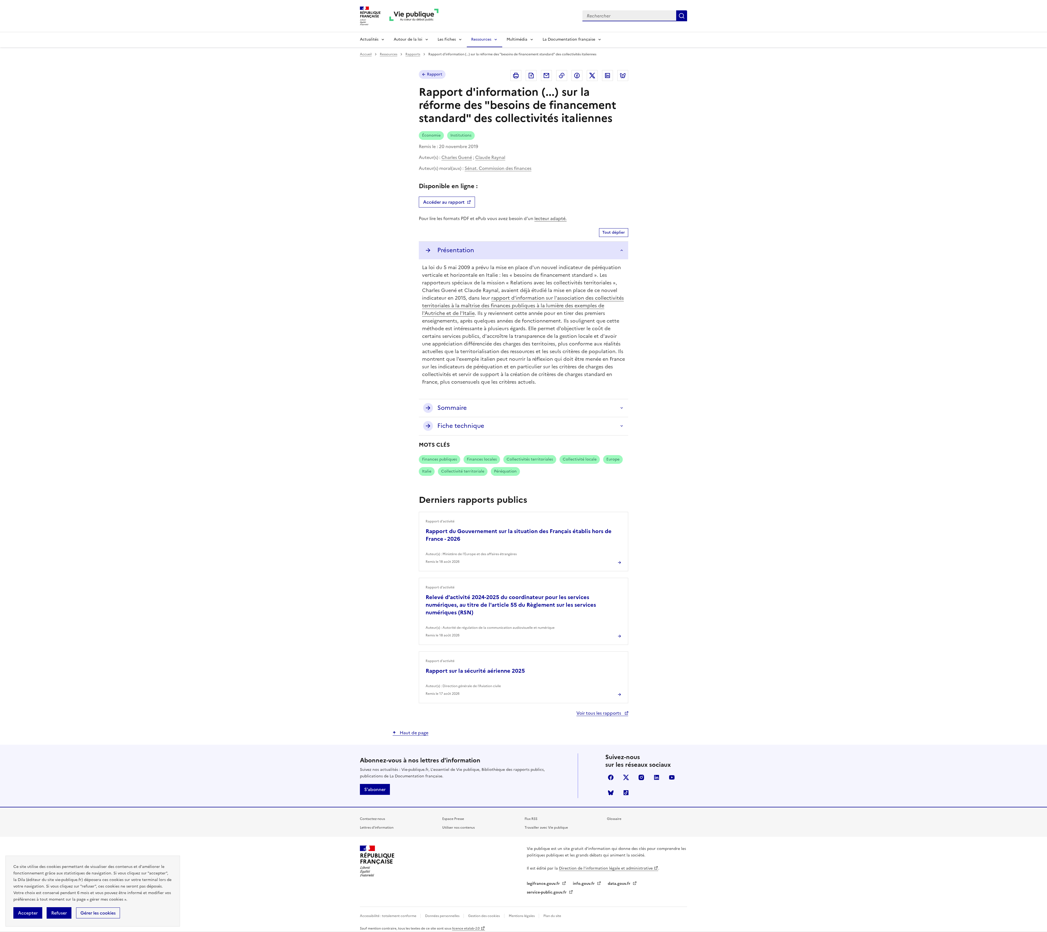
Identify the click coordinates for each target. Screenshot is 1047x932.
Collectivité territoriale (462, 471)
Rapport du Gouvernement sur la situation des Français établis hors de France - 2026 (519, 535)
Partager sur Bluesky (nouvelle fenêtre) (622, 75)
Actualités (369, 39)
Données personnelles (442, 915)
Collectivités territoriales (530, 459)
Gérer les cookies (98, 913)
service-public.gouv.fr (547, 892)
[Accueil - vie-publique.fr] (413, 16)
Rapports (412, 54)
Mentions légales (522, 915)
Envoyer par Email (546, 75)
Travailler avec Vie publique (546, 827)
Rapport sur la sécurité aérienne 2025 (475, 671)
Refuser (59, 913)
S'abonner (375, 789)
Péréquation (505, 471)
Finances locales (482, 459)
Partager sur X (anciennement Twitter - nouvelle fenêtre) (592, 75)
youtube (671, 777)
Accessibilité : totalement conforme (388, 915)
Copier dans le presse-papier (561, 75)
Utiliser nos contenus (458, 827)
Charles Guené (456, 157)
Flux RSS (531, 818)
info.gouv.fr (584, 883)
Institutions (460, 135)
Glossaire (614, 818)
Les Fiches (447, 39)
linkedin (656, 777)
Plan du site (552, 915)
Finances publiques (439, 459)
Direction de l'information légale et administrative (606, 868)
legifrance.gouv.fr (544, 883)
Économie (431, 135)
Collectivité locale (580, 459)
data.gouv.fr (619, 883)
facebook (610, 777)
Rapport (434, 74)
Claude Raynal (490, 157)
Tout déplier (613, 232)
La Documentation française (569, 39)
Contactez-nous (372, 818)
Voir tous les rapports (599, 713)
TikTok (626, 792)
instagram (641, 777)
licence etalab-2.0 (466, 928)
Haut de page (413, 732)
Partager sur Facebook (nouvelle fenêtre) (576, 75)
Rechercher (681, 15)
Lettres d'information (376, 827)
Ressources (481, 39)
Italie (426, 471)
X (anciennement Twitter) (626, 777)
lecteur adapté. (550, 218)
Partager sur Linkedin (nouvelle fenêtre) (607, 75)
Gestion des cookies (484, 915)
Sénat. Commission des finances (498, 168)
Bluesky (610, 792)
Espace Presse (453, 818)
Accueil (366, 54)
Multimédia (517, 39)
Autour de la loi (408, 39)
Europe (612, 459)
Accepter (28, 913)
